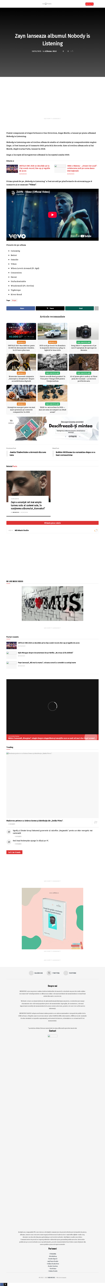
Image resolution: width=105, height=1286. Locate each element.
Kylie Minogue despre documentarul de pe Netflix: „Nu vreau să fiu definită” (45, 653)
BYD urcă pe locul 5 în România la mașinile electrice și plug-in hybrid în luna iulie (52, 347)
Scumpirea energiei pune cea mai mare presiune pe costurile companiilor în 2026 (21, 409)
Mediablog (53, 1256)
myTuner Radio (53, 1261)
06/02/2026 (24, 512)
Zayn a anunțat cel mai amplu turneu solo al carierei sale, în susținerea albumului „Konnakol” (28, 505)
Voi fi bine (53, 1268)
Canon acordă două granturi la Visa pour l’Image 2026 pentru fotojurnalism (52, 378)
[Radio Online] (95, 530)
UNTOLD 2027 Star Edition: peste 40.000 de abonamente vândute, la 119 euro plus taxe (21, 347)
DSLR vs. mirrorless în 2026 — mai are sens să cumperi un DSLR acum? (52, 409)
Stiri (55, 51)
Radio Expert (53, 1259)
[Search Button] (97, 4)
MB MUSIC (16, 512)
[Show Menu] (7, 4)
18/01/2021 (36, 51)
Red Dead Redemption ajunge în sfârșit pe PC (31, 841)
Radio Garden (53, 1266)
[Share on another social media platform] (96, 308)
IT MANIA (53, 1254)
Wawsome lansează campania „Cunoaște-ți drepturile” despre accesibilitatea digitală (21, 378)
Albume (48, 51)
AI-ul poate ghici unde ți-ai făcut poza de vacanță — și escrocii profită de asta (83, 378)
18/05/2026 (70, 174)
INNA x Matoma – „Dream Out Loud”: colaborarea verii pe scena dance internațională (82, 168)
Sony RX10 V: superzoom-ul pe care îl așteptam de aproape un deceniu (84, 347)
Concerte (15, 498)
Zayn (14, 300)
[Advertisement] (52, 95)
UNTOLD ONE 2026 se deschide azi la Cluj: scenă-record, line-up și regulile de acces (34, 168)
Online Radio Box (53, 1264)
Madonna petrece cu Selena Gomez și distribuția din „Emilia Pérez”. (34, 821)
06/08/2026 (23, 174)
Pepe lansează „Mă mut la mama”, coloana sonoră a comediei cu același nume (47, 663)
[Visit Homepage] (47, 3)
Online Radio (53, 1271)
